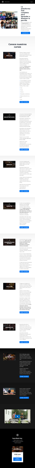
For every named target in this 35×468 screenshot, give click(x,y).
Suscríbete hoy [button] (25, 33)
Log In (31, 1)
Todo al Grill (7, 1)
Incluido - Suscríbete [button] (24, 101)
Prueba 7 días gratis (17, 459)
